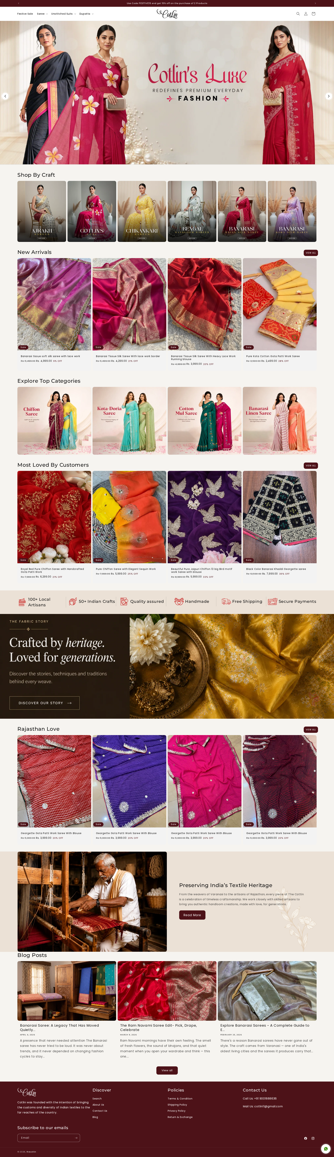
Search (97, 1098)
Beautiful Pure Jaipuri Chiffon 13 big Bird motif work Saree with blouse (201, 571)
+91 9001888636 (265, 1099)
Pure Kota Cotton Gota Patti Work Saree (273, 356)
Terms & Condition (180, 1098)
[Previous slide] (5, 96)
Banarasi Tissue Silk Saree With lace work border (128, 356)
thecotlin (31, 1151)
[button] (42, 13)
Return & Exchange (180, 1117)
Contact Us (100, 1111)
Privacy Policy (176, 1111)
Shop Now (167, 22)
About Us (98, 1104)
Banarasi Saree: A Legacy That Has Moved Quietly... (59, 1027)
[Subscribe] (76, 1138)
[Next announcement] (315, 3)
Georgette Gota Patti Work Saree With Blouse (51, 833)
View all (311, 252)
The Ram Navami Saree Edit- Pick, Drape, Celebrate (158, 1027)
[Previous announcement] (18, 3)
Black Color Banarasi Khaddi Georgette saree (276, 569)
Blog (95, 1117)
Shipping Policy (177, 1104)
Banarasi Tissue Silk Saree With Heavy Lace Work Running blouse (203, 358)
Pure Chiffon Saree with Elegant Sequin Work (126, 569)
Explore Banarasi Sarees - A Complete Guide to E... (264, 1027)
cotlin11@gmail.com (268, 1106)
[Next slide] (328, 96)
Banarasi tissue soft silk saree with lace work (50, 356)
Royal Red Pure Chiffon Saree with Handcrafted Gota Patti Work (52, 571)
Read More (167, 615)
